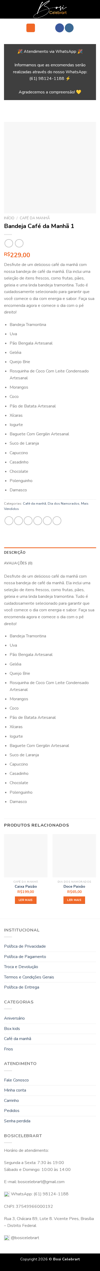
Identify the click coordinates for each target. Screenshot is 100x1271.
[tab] (50, 552)
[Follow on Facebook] (59, 27)
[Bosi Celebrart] (50, 9)
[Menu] (30, 28)
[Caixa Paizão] (25, 855)
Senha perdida (17, 1121)
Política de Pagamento (25, 957)
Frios (8, 1049)
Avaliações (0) (18, 563)
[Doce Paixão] (74, 855)
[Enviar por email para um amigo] (37, 520)
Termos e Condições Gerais (29, 977)
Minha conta (15, 1090)
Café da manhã (35, 218)
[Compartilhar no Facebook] (18, 520)
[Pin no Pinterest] (47, 520)
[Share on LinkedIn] (57, 520)
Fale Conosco (16, 1080)
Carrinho (11, 1100)
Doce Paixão (74, 886)
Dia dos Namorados (63, 503)
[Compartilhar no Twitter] (28, 520)
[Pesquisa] (50, 28)
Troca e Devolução (21, 967)
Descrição (14, 552)
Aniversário (14, 1018)
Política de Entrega (21, 987)
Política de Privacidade (25, 946)
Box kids (12, 1029)
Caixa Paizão (26, 886)
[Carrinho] (42, 28)
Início (9, 218)
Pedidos (11, 1111)
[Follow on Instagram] (69, 27)
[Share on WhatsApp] (9, 520)
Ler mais (26, 900)
